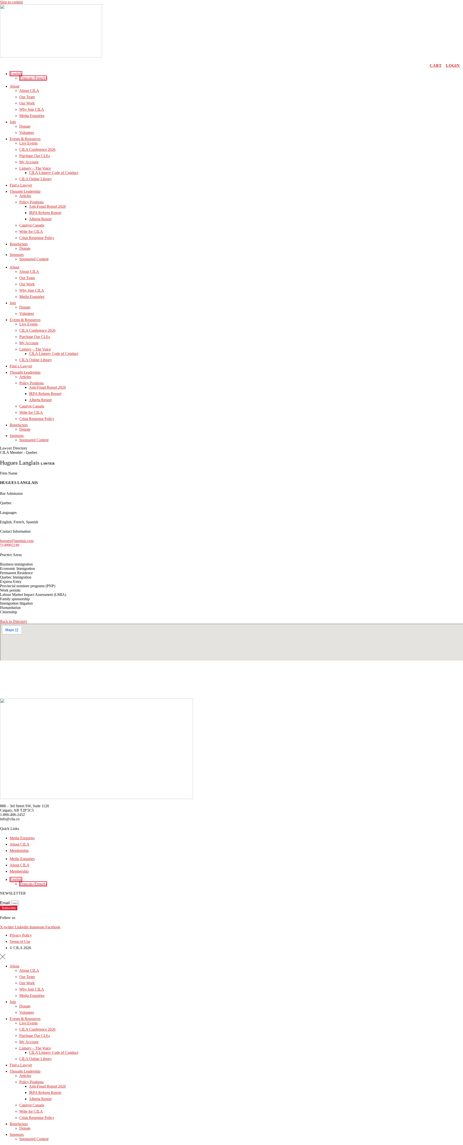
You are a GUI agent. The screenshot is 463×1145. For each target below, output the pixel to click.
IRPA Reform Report (45, 213)
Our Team (27, 97)
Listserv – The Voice (35, 168)
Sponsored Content (33, 259)
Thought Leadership (25, 191)
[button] (16, 73)
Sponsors (17, 255)
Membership (19, 850)
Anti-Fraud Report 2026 (47, 206)
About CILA (29, 91)
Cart (436, 65)
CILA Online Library (35, 179)
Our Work (27, 103)
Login (453, 65)
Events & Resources (25, 139)
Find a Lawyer (21, 185)
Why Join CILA (31, 109)
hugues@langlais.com (17, 541)
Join (13, 122)
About (14, 86)
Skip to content (11, 2)
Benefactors (19, 244)
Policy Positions (31, 202)
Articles (25, 196)
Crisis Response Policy (36, 238)
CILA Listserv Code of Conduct (53, 173)
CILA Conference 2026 (37, 149)
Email (5, 903)
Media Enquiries (31, 116)
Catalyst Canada (31, 225)
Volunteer (26, 133)
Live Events (28, 143)
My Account (28, 162)
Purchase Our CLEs (34, 156)
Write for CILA (31, 231)
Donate (24, 126)
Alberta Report (40, 219)
